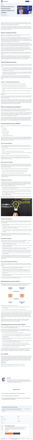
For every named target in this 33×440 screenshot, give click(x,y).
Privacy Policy (23, 438)
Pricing (2, 421)
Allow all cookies (9, 433)
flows (25, 330)
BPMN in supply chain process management (7, 364)
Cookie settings (16, 433)
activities (15, 39)
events (20, 330)
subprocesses (25, 240)
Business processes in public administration (7, 365)
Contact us (2, 429)
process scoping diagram (27, 137)
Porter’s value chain (11, 65)
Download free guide (27, 408)
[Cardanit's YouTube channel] (4, 438)
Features (31, 438)
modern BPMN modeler (8, 326)
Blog (18, 418)
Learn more (6, 431)
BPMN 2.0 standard (14, 327)
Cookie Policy (27, 438)
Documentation (19, 421)
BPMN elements (17, 335)
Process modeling (3, 418)
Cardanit (4, 348)
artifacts (28, 330)
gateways (22, 330)
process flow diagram (5, 336)
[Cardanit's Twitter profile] (6, 438)
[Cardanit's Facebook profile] (1, 438)
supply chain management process (27, 187)
